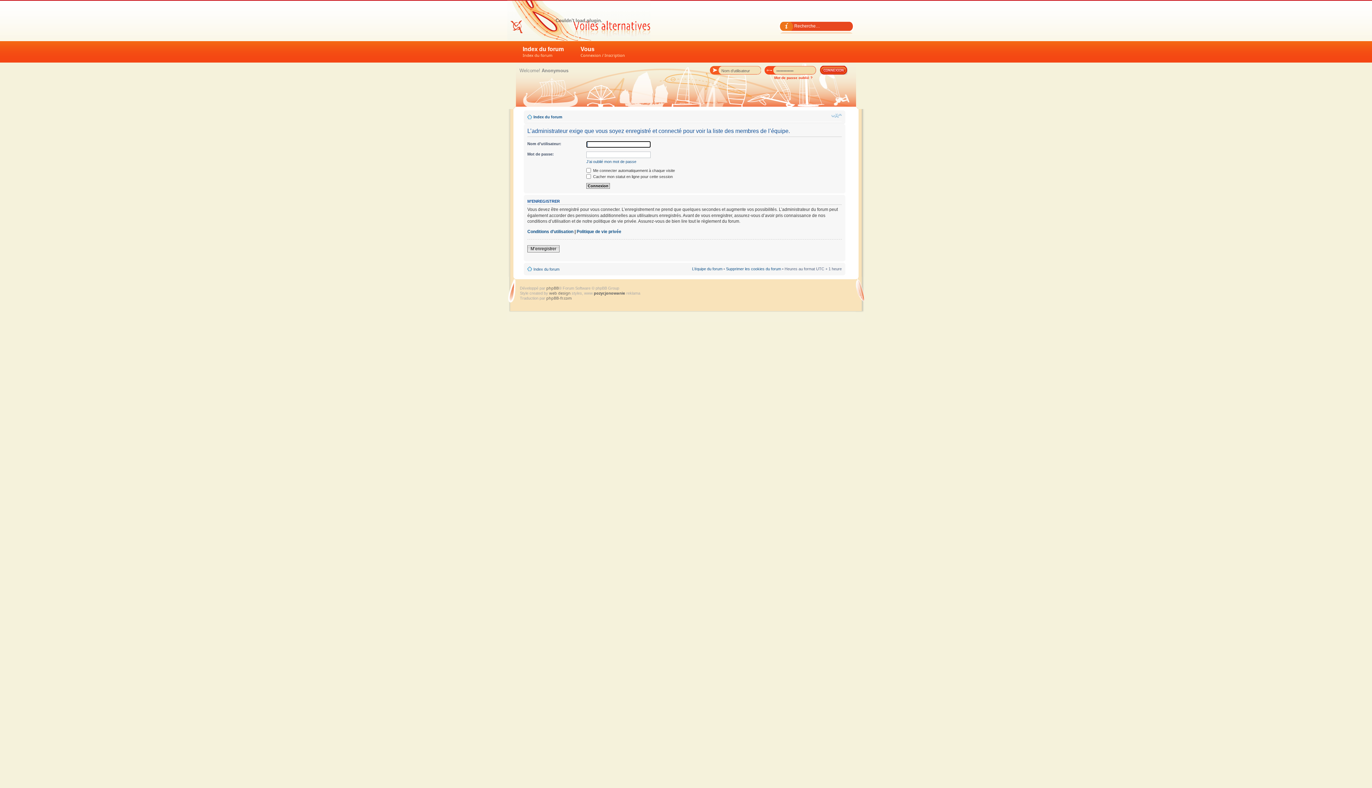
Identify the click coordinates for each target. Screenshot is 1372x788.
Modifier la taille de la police (836, 115)
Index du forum (543, 52)
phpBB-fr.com (559, 298)
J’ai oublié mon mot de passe (611, 161)
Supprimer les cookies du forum (753, 269)
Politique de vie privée (599, 231)
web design (560, 293)
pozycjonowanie (609, 293)
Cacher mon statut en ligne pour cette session (632, 176)
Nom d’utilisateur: (544, 144)
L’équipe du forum (707, 269)
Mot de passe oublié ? (793, 78)
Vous (603, 52)
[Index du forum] (578, 20)
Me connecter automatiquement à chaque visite (633, 170)
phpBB (552, 288)
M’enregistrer (543, 248)
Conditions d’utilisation (550, 231)
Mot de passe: (540, 154)
